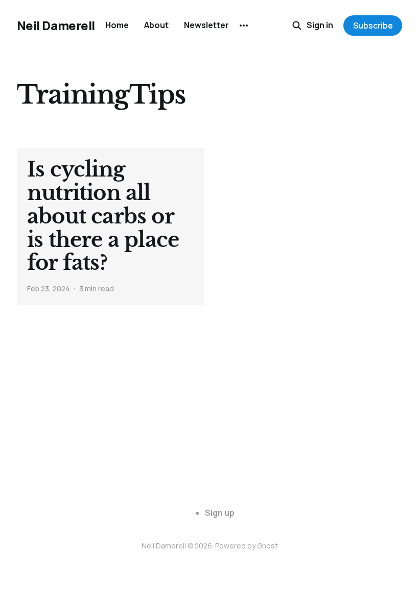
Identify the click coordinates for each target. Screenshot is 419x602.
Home (117, 25)
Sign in (320, 25)
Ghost (267, 545)
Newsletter (206, 25)
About (156, 25)
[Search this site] (297, 25)
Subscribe (373, 25)
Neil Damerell (56, 25)
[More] (243, 25)
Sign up (220, 512)
